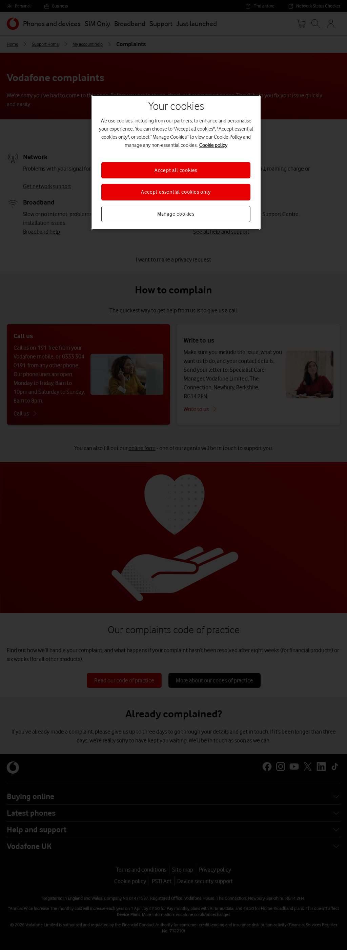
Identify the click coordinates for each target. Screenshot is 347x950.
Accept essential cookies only (175, 192)
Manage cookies (176, 214)
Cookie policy (213, 145)
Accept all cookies (176, 170)
